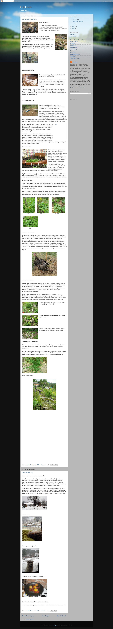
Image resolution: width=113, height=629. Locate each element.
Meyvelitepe (73, 52)
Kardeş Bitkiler (73, 47)
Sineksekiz (72, 56)
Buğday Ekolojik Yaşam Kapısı (77, 39)
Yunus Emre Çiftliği (74, 58)
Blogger (55, 625)
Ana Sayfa (45, 616)
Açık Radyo (73, 36)
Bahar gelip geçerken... (29, 19)
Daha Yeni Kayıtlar (28, 616)
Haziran (75, 19)
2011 (73, 26)
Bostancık (72, 38)
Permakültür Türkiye (75, 54)
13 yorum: (43, 464)
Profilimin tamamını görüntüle (77, 87)
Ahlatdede (26, 7)
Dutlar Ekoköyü (74, 41)
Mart (74, 24)
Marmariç (72, 50)
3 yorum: (43, 610)
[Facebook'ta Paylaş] (55, 465)
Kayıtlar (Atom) (30, 619)
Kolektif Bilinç (73, 49)
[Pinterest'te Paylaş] (57, 465)
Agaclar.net (73, 34)
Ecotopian (72, 43)
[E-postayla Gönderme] (48, 464)
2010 (73, 28)
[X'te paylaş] (54, 465)
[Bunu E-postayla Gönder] (51, 465)
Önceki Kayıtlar (62, 616)
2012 (73, 18)
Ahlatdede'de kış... (28, 472)
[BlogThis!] (52, 465)
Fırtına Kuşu (73, 45)
